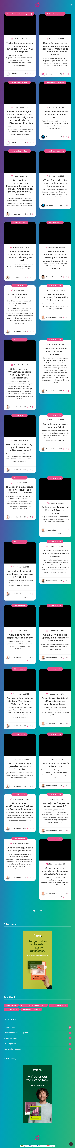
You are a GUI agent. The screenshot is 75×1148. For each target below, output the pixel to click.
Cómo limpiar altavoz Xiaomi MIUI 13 (55, 425)
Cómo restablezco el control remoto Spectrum (55, 351)
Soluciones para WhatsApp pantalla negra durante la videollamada (19, 373)
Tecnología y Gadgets (55, 82)
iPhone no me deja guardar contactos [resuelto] (20, 766)
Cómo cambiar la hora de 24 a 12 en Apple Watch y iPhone (20, 701)
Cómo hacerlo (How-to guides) (19, 14)
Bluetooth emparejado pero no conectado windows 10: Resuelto (19, 490)
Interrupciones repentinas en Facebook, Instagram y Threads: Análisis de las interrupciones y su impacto (19, 187)
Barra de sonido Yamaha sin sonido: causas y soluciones (55, 254)
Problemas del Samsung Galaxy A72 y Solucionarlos (55, 297)
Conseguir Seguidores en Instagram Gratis (20, 849)
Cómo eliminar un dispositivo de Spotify (20, 636)
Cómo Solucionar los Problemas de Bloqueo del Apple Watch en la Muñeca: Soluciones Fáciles (55, 49)
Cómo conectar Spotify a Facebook (55, 765)
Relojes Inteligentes (55, 14)
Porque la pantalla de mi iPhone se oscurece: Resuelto (55, 553)
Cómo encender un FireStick (19, 296)
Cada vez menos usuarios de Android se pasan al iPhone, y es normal (19, 256)
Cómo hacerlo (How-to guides (16, 1033)
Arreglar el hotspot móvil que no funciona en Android (19, 574)
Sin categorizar (55, 222)
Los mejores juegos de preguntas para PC (55, 805)
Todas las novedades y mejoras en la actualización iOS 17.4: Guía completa (19, 47)
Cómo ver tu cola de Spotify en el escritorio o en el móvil (55, 638)
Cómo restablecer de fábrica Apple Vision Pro (55, 114)
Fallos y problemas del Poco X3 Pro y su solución (55, 510)
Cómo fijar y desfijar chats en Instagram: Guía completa (55, 183)
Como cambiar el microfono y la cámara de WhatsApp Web (55, 871)
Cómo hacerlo (55, 285)
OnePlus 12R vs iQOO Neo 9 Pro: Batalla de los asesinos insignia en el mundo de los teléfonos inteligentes (19, 117)
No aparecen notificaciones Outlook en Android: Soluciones (19, 806)
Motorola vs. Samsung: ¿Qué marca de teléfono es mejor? (19, 447)
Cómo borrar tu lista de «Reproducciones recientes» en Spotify (55, 701)
